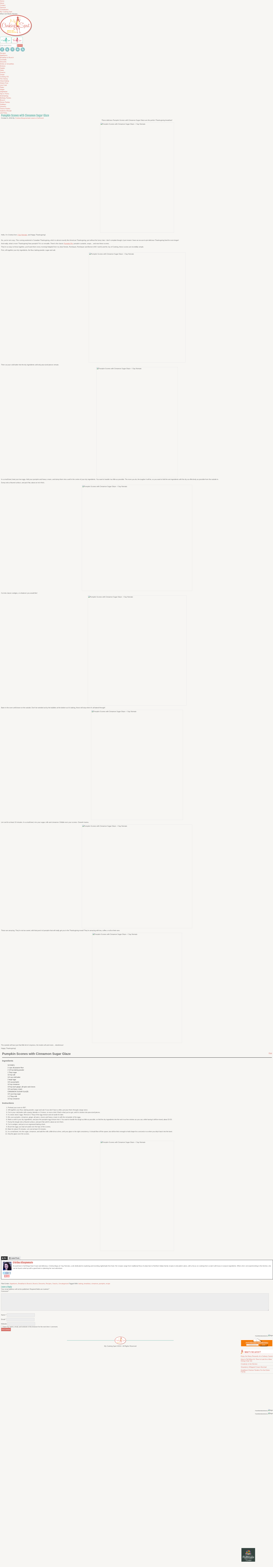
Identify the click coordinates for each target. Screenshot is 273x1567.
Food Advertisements (260, 1336)
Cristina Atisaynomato (23, 1262)
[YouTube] (8, 1276)
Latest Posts (15, 1258)
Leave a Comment (37, 118)
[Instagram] (9, 1273)
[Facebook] (7, 1273)
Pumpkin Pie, (68, 243)
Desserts (41, 1283)
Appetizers (13, 1283)
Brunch (35, 1283)
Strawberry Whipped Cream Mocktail (253, 1367)
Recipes (49, 1283)
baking (80, 1283)
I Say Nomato (22, 235)
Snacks (55, 1283)
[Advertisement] (257, 1449)
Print (270, 1053)
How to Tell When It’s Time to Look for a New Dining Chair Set (256, 1360)
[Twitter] (4, 1273)
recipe (108, 1283)
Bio (5, 1258)
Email (3, 1319)
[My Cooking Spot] (257, 1346)
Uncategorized (64, 1283)
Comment (5, 1291)
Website (4, 1324)
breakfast (87, 1283)
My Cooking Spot (6, 12)
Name (3, 1315)
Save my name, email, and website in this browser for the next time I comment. (30, 1327)
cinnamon (94, 1283)
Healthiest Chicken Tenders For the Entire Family (255, 1371)
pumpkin (102, 1283)
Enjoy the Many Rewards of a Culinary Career (257, 1356)
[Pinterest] (5, 1276)
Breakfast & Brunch (25, 1283)
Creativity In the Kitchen (249, 1364)
